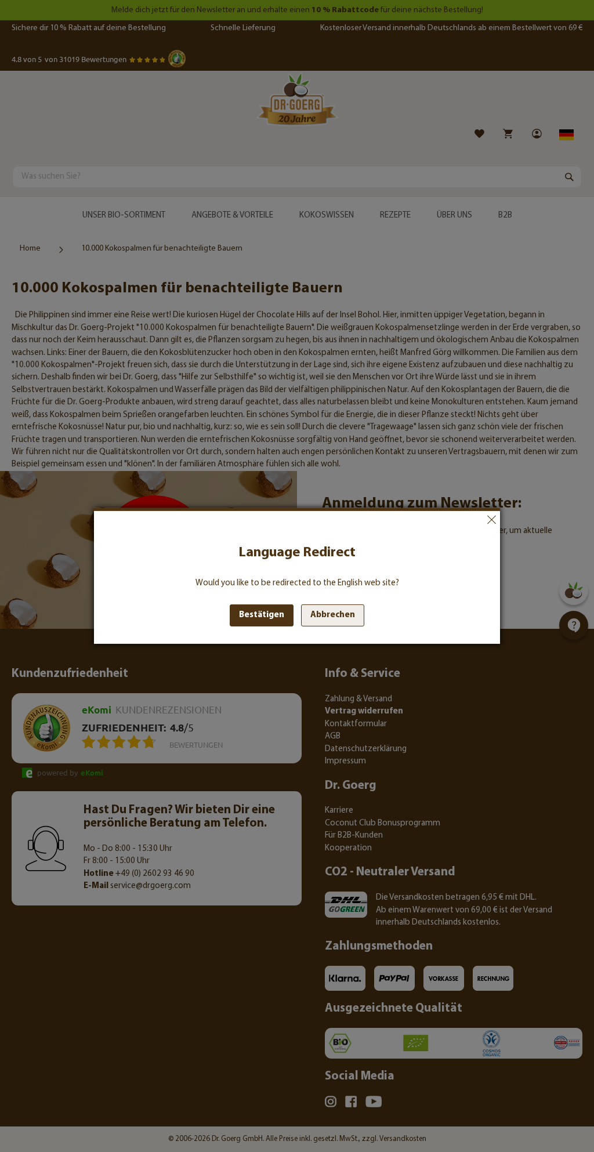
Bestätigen (261, 615)
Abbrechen (491, 519)
